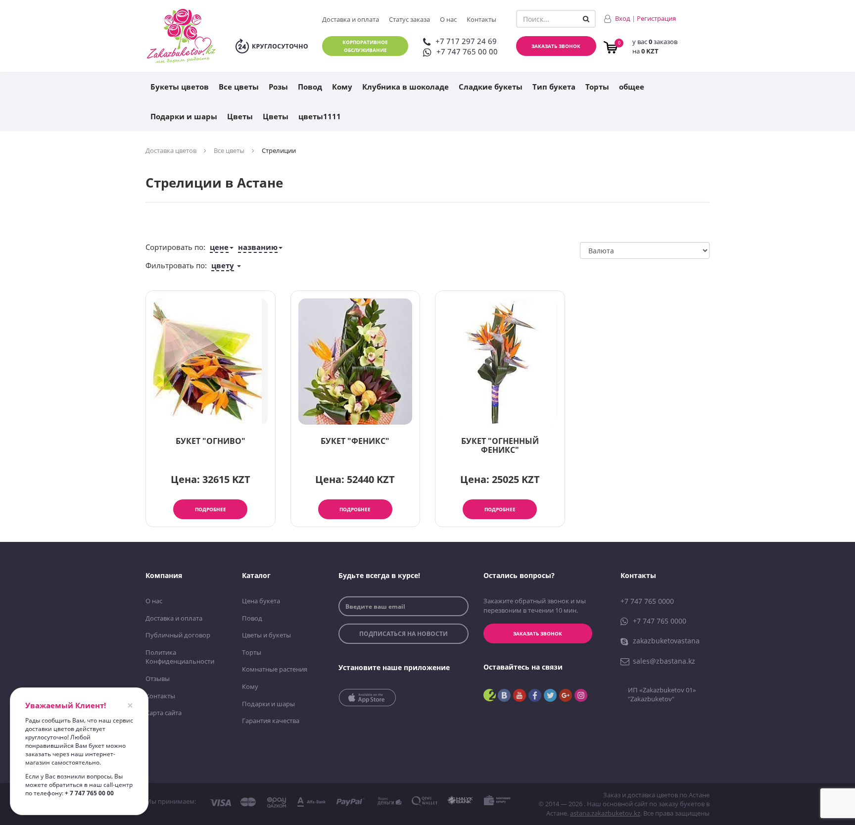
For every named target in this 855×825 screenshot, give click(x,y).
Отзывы (157, 678)
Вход (622, 18)
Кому (342, 87)
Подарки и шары (183, 116)
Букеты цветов (179, 87)
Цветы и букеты (266, 635)
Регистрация (656, 18)
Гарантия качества (270, 720)
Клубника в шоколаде (405, 87)
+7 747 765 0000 (647, 601)
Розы (278, 87)
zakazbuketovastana (666, 640)
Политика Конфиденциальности (179, 657)
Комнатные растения (274, 669)
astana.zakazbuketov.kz (605, 813)
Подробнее (210, 509)
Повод (310, 87)
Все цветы (239, 87)
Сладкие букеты (490, 87)
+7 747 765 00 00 (467, 51)
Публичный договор (177, 635)
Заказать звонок (555, 46)
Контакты (481, 19)
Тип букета (553, 87)
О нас (448, 19)
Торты (597, 87)
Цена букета (261, 600)
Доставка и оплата (350, 19)
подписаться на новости (403, 634)
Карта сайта (163, 712)
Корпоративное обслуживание (365, 46)
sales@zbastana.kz (664, 661)
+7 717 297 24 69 (466, 41)
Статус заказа (409, 19)
